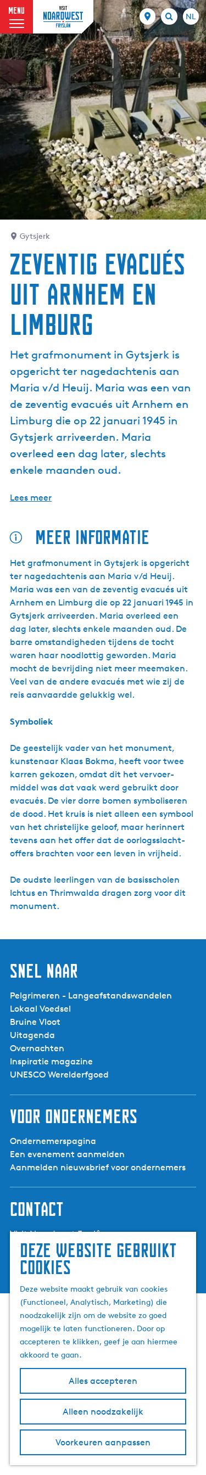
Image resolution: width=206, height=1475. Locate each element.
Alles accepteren (103, 1381)
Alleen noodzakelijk (103, 1411)
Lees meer (31, 497)
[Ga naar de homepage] (63, 16)
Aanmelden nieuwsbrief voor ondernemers (98, 1167)
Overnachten (37, 1048)
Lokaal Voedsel (40, 1008)
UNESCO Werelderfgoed (59, 1074)
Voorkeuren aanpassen (103, 1442)
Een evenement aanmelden (67, 1154)
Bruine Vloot (35, 1022)
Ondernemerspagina (53, 1141)
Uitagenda (32, 1035)
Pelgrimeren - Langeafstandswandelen (91, 995)
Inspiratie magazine (51, 1061)
